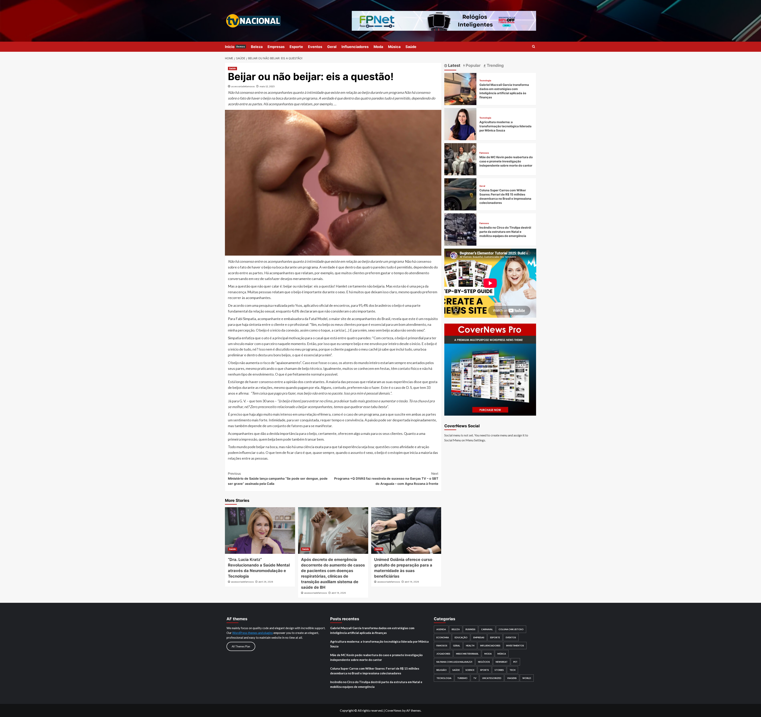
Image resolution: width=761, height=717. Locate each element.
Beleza (257, 47)
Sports (484, 670)
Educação (461, 637)
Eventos (315, 47)
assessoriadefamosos (243, 86)
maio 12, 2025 (267, 86)
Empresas (276, 47)
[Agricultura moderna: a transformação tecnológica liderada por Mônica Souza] (460, 124)
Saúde (410, 47)
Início (235, 47)
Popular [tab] (473, 65)
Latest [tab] (453, 65)
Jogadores (443, 653)
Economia (442, 637)
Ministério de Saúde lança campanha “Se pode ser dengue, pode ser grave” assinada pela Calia (278, 479)
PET (515, 661)
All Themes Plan (241, 646)
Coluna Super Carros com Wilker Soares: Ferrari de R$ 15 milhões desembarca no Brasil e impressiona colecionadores (374, 671)
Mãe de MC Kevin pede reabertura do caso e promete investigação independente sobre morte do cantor (506, 161)
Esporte (296, 47)
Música (394, 47)
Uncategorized (491, 678)
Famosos (484, 153)
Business (470, 629)
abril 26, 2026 (265, 581)
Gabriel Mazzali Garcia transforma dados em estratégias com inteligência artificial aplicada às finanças (372, 630)
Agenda (441, 629)
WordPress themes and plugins (252, 633)
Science (470, 670)
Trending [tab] (495, 65)
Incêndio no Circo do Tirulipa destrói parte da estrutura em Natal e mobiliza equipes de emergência (505, 232)
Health (470, 645)
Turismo (462, 678)
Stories (499, 670)
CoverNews (393, 710)
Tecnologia (485, 81)
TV (474, 678)
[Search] (533, 46)
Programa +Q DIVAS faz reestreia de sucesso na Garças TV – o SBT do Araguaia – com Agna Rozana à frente (386, 479)
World (526, 678)
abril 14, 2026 (339, 592)
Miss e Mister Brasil (467, 653)
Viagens (512, 678)
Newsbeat (502, 661)
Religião (441, 670)
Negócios (484, 661)
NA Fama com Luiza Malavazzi (454, 661)
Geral (332, 47)
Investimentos (515, 645)
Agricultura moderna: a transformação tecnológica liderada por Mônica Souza (505, 126)
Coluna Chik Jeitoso (511, 629)
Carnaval (487, 629)
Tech (512, 670)
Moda (378, 47)
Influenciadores (355, 47)
